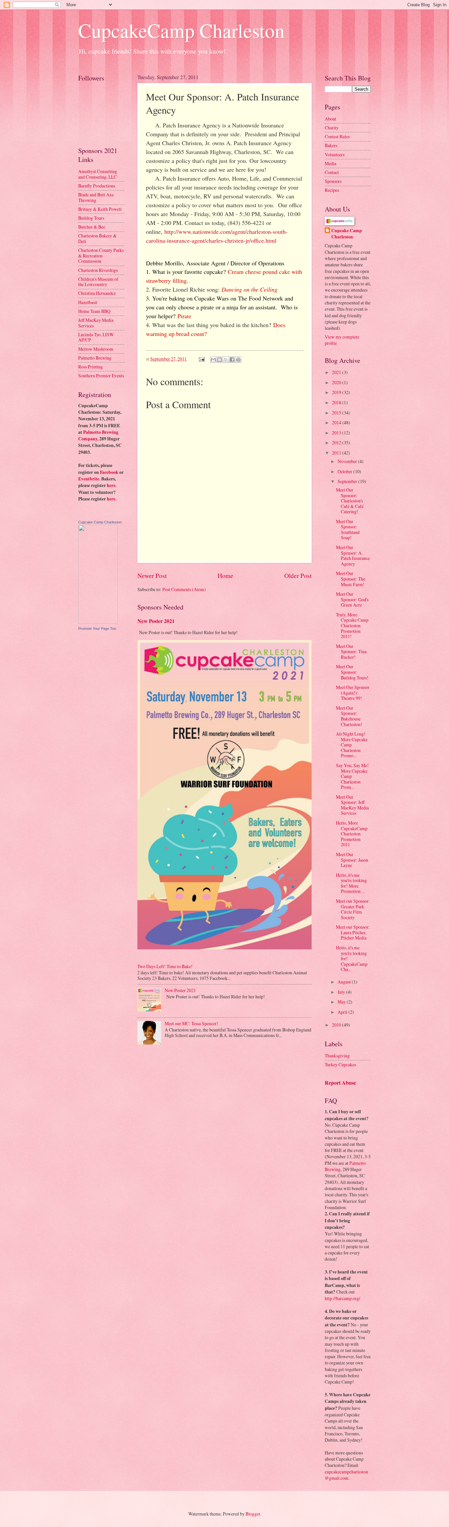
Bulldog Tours (91, 218)
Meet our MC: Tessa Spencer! (191, 1023)
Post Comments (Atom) (184, 589)
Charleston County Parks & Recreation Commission (101, 255)
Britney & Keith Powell (100, 209)
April (343, 1012)
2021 (337, 372)
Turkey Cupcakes (340, 1064)
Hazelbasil (87, 302)
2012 (337, 442)
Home (225, 575)
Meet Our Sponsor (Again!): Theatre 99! (352, 692)
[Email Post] (201, 359)
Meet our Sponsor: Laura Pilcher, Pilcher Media (353, 932)
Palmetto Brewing (94, 358)
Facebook (109, 472)
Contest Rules (337, 136)
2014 (337, 422)
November (348, 461)
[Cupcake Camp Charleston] (98, 622)
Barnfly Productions (96, 186)
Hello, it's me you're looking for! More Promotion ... (351, 883)
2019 (337, 392)
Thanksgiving (337, 1055)
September (348, 481)
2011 (337, 453)
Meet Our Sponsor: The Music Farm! (350, 578)
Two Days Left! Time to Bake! (165, 966)
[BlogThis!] (219, 359)
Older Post (298, 575)
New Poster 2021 (156, 621)
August (345, 982)
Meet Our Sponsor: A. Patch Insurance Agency (353, 555)
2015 (337, 412)
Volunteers (334, 154)
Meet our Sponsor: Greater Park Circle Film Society (353, 909)
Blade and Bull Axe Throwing (96, 197)
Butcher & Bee (91, 227)
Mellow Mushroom (95, 349)
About (330, 119)
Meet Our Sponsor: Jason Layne (352, 859)
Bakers (331, 145)
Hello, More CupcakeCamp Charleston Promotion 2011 (351, 834)
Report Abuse (340, 1083)
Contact (332, 172)
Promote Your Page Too (97, 629)
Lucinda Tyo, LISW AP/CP (96, 337)
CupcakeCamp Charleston (181, 30)
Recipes (332, 190)
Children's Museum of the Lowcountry (98, 282)
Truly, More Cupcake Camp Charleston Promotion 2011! (352, 625)
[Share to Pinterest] (238, 359)
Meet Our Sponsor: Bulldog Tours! (352, 671)
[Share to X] (226, 359)
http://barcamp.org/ (342, 1298)
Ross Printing (90, 367)
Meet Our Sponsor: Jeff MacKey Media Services (352, 805)
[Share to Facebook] (232, 359)
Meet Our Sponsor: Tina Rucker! (351, 651)
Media (330, 163)
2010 (337, 1025)
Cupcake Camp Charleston (100, 522)
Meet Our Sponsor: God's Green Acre (352, 599)
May (342, 1002)
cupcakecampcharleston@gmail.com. (346, 1475)
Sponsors (333, 181)
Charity (332, 127)
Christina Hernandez (97, 293)
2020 (337, 382)
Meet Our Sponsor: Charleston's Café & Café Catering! (350, 501)
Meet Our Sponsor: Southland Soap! (348, 529)
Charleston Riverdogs (98, 270)
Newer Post (152, 575)
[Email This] (213, 359)
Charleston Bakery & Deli (97, 238)
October (345, 471)
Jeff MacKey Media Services (95, 323)
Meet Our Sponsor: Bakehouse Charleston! (349, 716)
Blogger (253, 1514)
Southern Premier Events (101, 375)
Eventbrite (88, 479)
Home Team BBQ (94, 311)
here (111, 485)
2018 (337, 402)
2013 (337, 433)
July (342, 992)
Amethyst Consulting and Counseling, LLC (97, 174)
